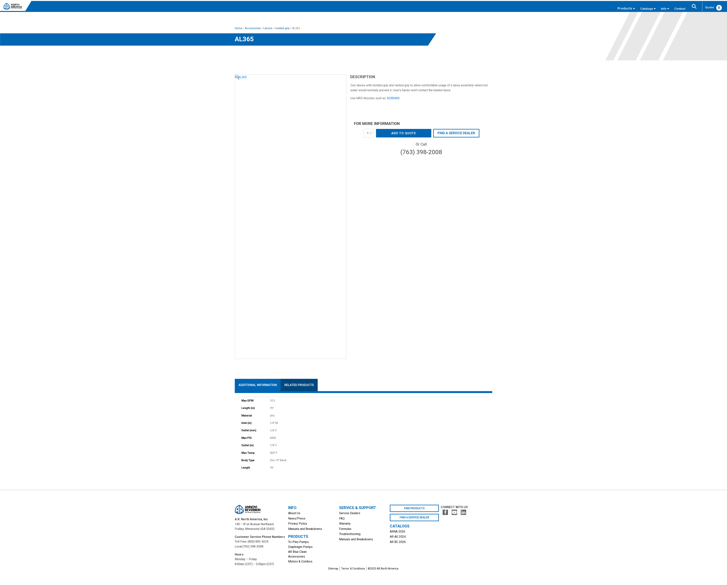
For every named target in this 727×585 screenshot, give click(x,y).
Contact (679, 8)
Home (238, 28)
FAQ (342, 518)
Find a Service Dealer (456, 133)
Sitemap (333, 568)
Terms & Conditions (353, 568)
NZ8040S (393, 98)
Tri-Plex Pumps (298, 542)
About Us (294, 513)
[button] (237, 78)
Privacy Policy (297, 523)
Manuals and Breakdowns (305, 529)
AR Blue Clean (297, 552)
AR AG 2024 (398, 536)
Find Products (414, 508)
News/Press (296, 518)
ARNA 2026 (397, 531)
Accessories (253, 28)
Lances (267, 28)
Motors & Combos (300, 561)
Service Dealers (349, 513)
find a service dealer (414, 517)
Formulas (345, 529)
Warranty (345, 523)
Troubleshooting (349, 534)
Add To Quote (403, 133)
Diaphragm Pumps (300, 547)
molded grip (282, 28)
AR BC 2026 (398, 542)
